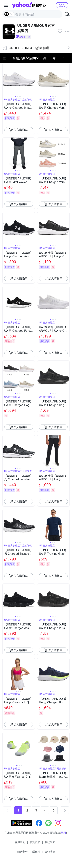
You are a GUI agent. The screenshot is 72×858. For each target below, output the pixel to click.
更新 (63, 832)
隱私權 (36, 851)
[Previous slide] (5, 79)
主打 (6, 58)
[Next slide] (32, 79)
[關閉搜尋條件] (11, 14)
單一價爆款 (56, 58)
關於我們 (35, 842)
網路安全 (22, 851)
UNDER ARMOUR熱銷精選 (29, 48)
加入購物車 (21, 130)
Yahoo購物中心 (29, 5)
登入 (62, 5)
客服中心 (20, 842)
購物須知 (50, 842)
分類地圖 (50, 851)
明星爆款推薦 (46, 58)
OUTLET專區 (66, 58)
